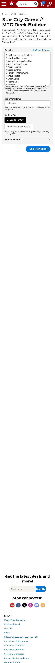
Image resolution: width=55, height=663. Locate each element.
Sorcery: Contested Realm (16, 658)
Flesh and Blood (12, 624)
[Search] (35, 4)
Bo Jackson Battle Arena (16, 641)
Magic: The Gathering (14, 620)
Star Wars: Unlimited (14, 649)
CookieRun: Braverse (14, 654)
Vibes (7, 632)
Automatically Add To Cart (18, 126)
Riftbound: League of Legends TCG (21, 637)
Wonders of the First (14, 645)
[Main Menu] (4, 4)
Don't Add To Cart (15, 120)
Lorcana (8, 628)
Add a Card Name (13, 99)
